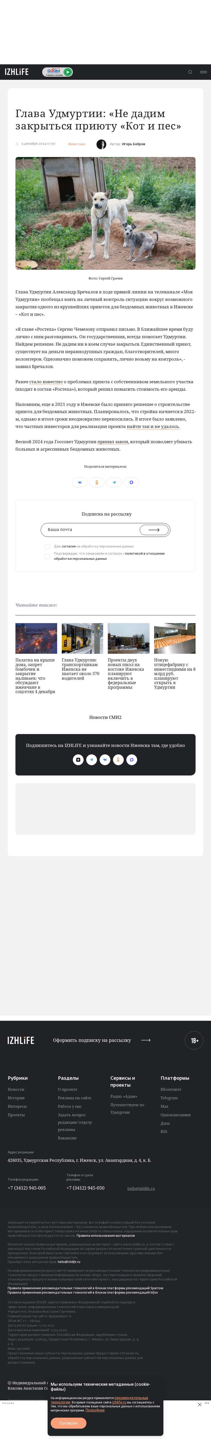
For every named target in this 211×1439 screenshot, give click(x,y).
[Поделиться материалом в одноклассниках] (96, 482)
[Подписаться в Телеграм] (91, 759)
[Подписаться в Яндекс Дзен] (78, 759)
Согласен (68, 1423)
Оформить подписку (92, 1040)
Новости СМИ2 (105, 717)
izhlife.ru (119, 1402)
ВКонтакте (171, 1089)
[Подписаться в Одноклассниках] (118, 759)
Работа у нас (70, 1106)
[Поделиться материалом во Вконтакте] (79, 482)
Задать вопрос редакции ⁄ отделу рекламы (75, 1122)
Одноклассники (176, 1114)
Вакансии (67, 1137)
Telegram (169, 1097)
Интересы (17, 1106)
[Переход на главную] (16, 72)
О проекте (67, 1089)
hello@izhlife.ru (141, 1188)
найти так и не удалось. (153, 426)
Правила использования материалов (106, 1235)
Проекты (16, 1114)
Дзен (165, 1123)
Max (165, 1106)
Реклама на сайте (74, 1097)
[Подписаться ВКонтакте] (105, 759)
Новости (16, 1089)
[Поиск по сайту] (190, 72)
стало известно (46, 382)
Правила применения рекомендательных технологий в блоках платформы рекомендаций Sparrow (85, 1288)
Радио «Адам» (123, 1096)
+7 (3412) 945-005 (27, 1188)
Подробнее (95, 1410)
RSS (164, 1131)
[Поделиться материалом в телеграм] (114, 482)
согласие (69, 546)
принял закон (113, 441)
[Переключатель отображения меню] (203, 72)
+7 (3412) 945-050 (85, 1188)
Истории (16, 1097)
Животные (76, 144)
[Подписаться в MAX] (131, 759)
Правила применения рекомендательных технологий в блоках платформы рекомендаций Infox (83, 1292)
